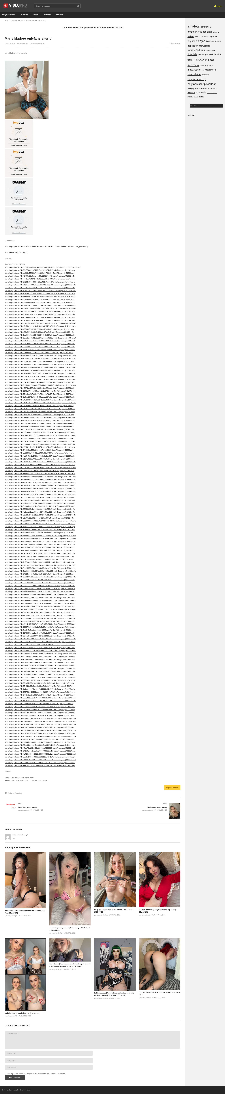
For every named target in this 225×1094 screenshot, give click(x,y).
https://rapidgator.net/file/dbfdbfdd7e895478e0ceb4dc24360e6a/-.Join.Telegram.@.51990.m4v (40, 444)
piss (196, 88)
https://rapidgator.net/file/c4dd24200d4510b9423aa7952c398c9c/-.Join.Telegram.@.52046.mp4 (40, 609)
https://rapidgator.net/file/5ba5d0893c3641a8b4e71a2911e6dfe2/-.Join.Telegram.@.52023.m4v (40, 541)
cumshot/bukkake (196, 50)
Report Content (172, 788)
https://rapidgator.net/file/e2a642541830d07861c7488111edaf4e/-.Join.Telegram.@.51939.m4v (40, 294)
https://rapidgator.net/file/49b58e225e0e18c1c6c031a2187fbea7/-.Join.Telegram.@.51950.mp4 (40, 326)
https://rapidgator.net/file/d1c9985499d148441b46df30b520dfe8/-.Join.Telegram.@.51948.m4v (40, 320)
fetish (190, 60)
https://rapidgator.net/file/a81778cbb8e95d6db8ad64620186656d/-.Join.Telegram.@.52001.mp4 (40, 477)
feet (211, 54)
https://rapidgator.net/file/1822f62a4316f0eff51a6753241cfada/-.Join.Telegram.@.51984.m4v (39, 426)
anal (209, 31)
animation (216, 32)
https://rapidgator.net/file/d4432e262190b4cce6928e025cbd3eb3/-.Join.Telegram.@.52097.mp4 (40, 760)
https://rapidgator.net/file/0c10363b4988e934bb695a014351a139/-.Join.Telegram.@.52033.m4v (40, 571)
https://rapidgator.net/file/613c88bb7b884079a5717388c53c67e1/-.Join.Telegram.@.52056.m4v (40, 639)
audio (196, 36)
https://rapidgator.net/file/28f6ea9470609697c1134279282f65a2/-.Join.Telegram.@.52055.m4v (40, 636)
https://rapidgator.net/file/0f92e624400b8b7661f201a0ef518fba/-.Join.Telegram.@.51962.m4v (39, 362)
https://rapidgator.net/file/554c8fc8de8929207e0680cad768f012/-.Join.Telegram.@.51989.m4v (40, 441)
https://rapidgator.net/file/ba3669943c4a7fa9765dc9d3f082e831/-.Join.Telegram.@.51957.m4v (40, 347)
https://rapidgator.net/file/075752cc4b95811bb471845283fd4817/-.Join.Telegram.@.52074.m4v (40, 692)
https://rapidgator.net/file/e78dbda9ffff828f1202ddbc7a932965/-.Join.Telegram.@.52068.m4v (39, 674)
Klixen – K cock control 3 (209, 106)
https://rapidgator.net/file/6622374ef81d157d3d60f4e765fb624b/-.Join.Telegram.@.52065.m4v (40, 665)
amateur (194, 26)
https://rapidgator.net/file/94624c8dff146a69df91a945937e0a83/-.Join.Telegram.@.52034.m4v (39, 574)
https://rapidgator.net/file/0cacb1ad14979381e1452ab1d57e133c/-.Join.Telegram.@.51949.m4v (40, 323)
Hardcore (47, 15)
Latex (202, 65)
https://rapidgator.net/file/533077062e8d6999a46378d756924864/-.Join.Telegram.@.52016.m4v (40, 521)
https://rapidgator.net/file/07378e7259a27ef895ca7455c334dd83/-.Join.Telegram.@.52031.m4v (40, 565)
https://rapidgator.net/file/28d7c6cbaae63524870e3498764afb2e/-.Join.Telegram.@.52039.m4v (40, 589)
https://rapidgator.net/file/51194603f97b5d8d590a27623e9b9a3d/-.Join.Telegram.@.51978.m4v (40, 409)
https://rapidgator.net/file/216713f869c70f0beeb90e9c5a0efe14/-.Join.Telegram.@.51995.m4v (39, 459)
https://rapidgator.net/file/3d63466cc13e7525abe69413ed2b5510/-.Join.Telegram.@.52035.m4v (40, 577)
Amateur (59, 15)
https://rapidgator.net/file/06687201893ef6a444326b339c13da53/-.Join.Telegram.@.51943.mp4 (40, 305)
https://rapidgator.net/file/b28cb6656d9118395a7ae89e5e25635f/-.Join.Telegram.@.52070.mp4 (40, 680)
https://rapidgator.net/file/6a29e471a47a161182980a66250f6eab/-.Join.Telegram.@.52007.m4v (40, 494)
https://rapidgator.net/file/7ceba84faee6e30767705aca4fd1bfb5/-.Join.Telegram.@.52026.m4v (39, 550)
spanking (190, 97)
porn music (212, 88)
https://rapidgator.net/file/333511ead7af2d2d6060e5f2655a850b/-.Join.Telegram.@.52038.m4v (40, 586)
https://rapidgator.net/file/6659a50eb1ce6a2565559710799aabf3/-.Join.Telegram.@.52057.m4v (40, 642)
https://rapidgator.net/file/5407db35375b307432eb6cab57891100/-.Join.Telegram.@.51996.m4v (40, 462)
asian (191, 36)
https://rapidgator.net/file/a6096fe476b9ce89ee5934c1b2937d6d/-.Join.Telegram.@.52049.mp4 (40, 618)
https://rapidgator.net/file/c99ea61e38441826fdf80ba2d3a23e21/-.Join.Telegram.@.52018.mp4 (40, 527)
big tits (10, 793)
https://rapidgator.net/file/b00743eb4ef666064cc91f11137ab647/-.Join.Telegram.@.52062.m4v (40, 656)
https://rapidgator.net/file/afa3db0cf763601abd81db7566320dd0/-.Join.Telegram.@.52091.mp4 (40, 742)
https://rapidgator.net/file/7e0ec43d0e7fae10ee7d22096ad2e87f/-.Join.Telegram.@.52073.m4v (40, 689)
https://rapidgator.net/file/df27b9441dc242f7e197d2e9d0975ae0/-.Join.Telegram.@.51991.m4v (40, 447)
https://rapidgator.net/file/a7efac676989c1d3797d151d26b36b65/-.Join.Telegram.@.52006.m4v (40, 491)
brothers (218, 41)
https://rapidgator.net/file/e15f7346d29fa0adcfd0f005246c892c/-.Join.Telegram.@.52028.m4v (39, 556)
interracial (193, 65)
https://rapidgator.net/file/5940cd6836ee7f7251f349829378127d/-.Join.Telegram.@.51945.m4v (40, 311)
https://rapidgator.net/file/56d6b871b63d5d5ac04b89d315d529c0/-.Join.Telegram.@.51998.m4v (40, 468)
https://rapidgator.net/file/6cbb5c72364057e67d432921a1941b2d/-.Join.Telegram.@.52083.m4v (40, 718)
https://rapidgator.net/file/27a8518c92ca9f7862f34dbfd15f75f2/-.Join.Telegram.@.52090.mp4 (39, 739)
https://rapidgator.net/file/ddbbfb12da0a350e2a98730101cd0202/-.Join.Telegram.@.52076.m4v (40, 698)
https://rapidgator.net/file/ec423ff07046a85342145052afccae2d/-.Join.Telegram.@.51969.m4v (39, 382)
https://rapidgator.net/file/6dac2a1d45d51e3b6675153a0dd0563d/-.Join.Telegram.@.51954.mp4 (40, 338)
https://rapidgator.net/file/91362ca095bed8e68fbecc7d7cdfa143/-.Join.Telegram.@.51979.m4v (40, 412)
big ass (213, 36)
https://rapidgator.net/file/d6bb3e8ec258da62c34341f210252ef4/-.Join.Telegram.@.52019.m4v (40, 530)
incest (211, 59)
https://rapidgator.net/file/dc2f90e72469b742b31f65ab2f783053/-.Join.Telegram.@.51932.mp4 (40, 273)
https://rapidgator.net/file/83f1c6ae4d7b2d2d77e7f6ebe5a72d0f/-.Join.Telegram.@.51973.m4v (39, 394)
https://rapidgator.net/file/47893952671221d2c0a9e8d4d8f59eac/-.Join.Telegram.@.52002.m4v (40, 479)
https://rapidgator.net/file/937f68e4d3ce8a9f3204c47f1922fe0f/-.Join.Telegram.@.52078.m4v (39, 704)
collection (193, 45)
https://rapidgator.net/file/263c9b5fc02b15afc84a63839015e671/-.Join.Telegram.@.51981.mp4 (40, 418)
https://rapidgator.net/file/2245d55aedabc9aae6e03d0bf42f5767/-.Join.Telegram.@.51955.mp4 (40, 341)
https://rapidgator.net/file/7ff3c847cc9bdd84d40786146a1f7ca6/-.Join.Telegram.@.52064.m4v (39, 662)
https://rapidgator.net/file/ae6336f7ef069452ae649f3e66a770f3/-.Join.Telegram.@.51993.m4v (39, 453)
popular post (203, 88)
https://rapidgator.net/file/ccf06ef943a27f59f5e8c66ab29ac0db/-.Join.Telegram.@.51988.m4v (39, 438)
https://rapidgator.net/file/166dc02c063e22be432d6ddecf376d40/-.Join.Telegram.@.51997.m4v (40, 465)
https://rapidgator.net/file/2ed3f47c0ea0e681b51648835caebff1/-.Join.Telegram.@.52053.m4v (39, 630)
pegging (191, 88)
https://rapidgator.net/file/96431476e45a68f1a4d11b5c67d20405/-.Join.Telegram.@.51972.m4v (40, 391)
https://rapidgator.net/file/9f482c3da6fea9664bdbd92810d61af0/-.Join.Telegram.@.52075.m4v (39, 695)
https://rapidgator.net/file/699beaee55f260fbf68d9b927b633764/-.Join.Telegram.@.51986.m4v (40, 432)
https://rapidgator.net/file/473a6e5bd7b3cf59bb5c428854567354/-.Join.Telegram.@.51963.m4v (40, 364)
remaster (191, 92)
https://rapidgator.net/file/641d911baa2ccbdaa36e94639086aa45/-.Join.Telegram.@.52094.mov (40, 751)
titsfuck (201, 97)
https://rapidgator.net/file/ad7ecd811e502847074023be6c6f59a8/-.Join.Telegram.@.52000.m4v (40, 474)
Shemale (36, 15)
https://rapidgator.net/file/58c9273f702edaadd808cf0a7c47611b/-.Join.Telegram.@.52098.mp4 (40, 763)
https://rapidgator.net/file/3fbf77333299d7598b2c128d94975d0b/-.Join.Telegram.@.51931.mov (40, 270)
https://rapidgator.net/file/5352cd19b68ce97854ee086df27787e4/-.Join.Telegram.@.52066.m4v (40, 668)
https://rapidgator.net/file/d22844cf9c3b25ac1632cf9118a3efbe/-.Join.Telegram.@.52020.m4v (39, 533)
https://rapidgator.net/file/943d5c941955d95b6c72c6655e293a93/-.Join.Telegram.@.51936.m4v (40, 285)
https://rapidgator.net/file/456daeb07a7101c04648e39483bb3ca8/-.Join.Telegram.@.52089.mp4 (40, 736)
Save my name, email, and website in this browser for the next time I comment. (36, 1074)
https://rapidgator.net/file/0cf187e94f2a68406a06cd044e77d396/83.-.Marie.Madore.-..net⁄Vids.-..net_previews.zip (46, 246)
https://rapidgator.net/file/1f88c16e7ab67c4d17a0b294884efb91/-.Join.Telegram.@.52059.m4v (40, 648)
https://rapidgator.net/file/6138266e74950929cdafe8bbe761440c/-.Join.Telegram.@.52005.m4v (40, 488)
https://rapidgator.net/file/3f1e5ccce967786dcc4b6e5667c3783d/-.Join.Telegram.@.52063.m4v (40, 659)
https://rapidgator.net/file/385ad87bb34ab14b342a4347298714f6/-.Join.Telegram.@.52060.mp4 (40, 651)
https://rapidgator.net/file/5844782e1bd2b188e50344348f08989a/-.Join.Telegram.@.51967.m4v (40, 376)
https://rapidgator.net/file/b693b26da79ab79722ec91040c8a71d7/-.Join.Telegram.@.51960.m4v (40, 356)
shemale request (212, 93)
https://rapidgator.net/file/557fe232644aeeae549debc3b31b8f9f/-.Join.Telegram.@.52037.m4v (39, 583)
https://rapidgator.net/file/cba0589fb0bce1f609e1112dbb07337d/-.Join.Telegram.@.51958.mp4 (40, 350)
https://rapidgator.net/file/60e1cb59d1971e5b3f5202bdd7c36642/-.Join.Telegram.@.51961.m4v (40, 358)
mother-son (210, 70)
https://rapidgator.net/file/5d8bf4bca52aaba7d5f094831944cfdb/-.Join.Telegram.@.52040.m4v (39, 592)
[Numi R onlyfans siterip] (47, 806)
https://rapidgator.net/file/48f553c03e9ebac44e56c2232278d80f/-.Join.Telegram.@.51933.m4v (40, 276)
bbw (201, 36)
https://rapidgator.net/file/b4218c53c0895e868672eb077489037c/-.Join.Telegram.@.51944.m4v (40, 308)
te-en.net (191, 115)
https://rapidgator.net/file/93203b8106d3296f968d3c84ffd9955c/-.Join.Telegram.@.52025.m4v (39, 547)
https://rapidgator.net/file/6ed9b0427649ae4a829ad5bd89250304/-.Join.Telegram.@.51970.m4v (40, 385)
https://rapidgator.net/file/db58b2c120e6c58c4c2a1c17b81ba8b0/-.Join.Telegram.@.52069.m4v (40, 677)
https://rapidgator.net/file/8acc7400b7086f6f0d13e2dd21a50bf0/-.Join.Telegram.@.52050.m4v (39, 621)
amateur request (197, 31)
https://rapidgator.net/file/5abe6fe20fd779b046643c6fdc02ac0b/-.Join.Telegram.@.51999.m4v (39, 471)
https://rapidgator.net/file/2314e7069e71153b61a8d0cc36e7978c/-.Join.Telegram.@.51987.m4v (40, 435)
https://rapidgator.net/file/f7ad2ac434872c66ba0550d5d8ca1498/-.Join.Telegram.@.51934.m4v (40, 279)
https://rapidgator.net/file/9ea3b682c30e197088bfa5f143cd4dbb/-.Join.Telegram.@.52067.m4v (40, 671)
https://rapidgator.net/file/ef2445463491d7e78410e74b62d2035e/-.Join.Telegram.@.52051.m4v (40, 624)
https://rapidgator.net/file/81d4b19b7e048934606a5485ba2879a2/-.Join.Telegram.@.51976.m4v (40, 403)
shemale (201, 92)
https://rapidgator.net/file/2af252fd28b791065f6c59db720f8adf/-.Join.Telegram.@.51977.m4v (39, 406)
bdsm (206, 36)
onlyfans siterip (17, 793)
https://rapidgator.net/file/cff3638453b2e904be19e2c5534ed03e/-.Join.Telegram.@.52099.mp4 (40, 766)
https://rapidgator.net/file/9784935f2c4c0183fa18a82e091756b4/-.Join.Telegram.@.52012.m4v (40, 509)
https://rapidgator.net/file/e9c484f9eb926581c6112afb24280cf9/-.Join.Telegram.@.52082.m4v (39, 715)
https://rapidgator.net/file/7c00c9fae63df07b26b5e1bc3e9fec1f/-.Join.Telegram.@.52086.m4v (39, 727)
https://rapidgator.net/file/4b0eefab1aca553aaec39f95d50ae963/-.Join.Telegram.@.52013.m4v (40, 512)
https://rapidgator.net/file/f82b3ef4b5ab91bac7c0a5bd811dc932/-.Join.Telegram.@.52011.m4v (39, 506)
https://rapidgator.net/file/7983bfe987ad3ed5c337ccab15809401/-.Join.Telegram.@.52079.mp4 (40, 707)
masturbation (194, 69)
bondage (210, 41)
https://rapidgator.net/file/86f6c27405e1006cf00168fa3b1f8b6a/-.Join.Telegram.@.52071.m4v (39, 683)
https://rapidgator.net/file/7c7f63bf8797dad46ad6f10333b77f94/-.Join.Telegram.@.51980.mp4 (39, 415)
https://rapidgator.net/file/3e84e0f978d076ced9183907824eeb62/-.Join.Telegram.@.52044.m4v (40, 603)
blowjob (200, 41)
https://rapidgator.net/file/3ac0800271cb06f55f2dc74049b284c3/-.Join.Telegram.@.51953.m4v (40, 335)
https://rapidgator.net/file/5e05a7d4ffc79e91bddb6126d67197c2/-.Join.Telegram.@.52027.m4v (40, 553)
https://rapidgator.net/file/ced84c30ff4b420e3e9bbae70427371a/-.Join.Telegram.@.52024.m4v (40, 544)
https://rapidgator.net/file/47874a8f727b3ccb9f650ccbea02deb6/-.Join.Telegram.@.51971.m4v (40, 388)
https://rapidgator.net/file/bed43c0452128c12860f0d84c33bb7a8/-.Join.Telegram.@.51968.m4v (40, 379)
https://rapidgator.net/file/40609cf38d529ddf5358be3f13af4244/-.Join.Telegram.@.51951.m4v (39, 329)
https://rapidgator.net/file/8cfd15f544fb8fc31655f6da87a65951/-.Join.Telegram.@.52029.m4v (39, 559)
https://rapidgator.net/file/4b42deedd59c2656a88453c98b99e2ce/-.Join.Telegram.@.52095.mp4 (40, 754)
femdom (218, 54)
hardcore (200, 59)
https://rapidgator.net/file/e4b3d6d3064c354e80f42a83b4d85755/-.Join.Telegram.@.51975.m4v (40, 400)
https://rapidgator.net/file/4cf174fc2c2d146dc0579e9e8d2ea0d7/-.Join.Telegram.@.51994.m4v (40, 456)
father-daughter (203, 55)
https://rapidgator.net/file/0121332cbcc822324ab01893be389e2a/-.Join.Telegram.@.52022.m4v (40, 539)
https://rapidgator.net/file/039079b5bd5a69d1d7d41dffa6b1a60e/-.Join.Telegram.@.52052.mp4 (40, 627)
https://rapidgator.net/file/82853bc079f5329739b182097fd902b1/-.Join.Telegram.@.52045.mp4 (40, 606)
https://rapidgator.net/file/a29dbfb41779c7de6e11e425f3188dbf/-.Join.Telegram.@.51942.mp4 (39, 302)
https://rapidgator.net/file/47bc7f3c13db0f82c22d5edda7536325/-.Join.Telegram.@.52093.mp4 (40, 748)
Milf (203, 70)
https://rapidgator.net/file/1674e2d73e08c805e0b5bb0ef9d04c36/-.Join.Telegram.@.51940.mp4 (40, 297)
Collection (24, 15)
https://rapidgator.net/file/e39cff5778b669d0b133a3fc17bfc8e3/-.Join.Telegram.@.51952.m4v (39, 332)
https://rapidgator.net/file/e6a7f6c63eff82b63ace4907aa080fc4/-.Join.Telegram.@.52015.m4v (39, 518)
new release (194, 74)
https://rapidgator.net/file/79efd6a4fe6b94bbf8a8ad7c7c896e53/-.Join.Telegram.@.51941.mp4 (39, 300)
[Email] (14, 838)
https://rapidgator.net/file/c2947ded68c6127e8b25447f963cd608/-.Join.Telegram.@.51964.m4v (40, 367)
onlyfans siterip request (202, 84)
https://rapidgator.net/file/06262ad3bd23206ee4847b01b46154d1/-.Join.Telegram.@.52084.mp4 (40, 721)
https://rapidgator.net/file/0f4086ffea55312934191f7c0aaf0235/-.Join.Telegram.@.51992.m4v (39, 450)
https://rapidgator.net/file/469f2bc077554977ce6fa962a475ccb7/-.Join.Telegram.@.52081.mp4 (40, 713)
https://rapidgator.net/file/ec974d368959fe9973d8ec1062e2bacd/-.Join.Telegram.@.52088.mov (40, 733)
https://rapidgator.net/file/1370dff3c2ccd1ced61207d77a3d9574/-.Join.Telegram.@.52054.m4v (40, 633)
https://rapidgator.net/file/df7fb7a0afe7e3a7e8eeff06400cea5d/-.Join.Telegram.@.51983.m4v (39, 423)
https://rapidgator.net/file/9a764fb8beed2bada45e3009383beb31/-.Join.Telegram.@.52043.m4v (40, 600)
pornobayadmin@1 (20, 835)
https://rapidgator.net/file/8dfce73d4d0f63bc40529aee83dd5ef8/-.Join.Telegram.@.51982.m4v (39, 420)
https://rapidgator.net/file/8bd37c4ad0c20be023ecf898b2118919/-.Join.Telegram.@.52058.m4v (40, 645)
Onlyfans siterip (8, 15)
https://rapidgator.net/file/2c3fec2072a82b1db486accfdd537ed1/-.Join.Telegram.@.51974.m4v (40, 397)
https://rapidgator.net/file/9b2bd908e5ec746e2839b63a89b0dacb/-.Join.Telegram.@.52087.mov (40, 730)
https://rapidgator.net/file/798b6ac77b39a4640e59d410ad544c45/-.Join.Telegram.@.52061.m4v (40, 654)
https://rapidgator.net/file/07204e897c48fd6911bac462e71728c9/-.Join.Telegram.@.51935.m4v (40, 282)
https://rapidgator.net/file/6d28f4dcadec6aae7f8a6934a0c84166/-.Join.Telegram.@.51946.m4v (40, 314)
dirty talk (192, 54)
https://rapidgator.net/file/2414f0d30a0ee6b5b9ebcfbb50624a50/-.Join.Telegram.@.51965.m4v (40, 370)
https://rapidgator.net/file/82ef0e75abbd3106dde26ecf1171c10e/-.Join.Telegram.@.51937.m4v (40, 288)
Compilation (204, 46)
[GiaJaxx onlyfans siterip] (137, 810)
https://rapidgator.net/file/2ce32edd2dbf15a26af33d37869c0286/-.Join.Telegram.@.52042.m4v (40, 598)
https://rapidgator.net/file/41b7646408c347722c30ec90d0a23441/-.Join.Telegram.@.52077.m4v (40, 701)
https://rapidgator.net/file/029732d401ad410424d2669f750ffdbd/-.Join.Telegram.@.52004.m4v (40, 485)
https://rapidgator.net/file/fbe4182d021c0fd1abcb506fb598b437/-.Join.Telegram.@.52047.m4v (39, 612)
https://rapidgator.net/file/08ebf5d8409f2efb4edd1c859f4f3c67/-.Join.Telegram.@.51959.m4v (39, 353)
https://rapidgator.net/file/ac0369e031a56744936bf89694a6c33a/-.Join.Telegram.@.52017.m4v (40, 524)
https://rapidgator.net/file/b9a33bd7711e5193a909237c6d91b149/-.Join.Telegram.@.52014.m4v (40, 515)
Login (218, 6)
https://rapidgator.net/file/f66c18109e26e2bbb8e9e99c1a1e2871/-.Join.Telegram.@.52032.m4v (40, 568)
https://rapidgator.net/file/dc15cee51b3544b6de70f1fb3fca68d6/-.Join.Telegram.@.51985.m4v (39, 429)
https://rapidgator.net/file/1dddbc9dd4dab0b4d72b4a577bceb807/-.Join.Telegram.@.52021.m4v (40, 536)
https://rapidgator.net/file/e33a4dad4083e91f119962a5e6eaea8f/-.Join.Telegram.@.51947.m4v (40, 317)
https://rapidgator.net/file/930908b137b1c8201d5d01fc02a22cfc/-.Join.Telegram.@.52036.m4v (40, 580)
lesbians (209, 65)
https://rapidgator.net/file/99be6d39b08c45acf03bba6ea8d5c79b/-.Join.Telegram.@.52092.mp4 (40, 745)
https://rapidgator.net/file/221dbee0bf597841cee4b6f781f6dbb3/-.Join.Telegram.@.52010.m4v (39, 503)
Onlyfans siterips (22, 44)
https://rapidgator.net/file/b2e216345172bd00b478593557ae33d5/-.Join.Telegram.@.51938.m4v (40, 291)
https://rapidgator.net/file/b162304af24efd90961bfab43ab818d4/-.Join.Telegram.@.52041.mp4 (40, 594)
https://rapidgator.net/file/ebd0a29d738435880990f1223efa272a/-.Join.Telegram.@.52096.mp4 (40, 757)
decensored (210, 50)
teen (196, 96)
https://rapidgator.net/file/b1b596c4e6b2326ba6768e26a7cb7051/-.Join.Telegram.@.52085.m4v (40, 724)
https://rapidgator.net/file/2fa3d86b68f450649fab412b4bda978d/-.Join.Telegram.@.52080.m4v (40, 710)
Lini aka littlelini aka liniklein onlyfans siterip (23, 1013)
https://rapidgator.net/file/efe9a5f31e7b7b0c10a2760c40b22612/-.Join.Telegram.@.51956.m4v (40, 344)
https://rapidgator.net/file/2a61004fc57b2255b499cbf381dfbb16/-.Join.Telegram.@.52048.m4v (39, 615)
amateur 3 (206, 27)
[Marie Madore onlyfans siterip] (25, 880)
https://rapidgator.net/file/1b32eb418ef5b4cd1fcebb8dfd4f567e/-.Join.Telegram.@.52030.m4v (39, 562)
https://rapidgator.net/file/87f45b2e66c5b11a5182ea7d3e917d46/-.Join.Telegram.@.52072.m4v (40, 686)
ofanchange (205, 74)
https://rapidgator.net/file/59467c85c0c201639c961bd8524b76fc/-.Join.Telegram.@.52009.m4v (40, 500)
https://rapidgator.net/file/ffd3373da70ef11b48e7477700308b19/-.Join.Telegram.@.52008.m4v (39, 497)
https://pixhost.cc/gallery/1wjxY (16, 252)
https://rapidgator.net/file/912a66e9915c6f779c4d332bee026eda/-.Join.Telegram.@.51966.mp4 (40, 373)
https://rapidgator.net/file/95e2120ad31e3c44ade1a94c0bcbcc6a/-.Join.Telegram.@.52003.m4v (40, 482)
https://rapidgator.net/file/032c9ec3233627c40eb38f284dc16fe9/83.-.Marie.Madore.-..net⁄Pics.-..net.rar (43, 267)
